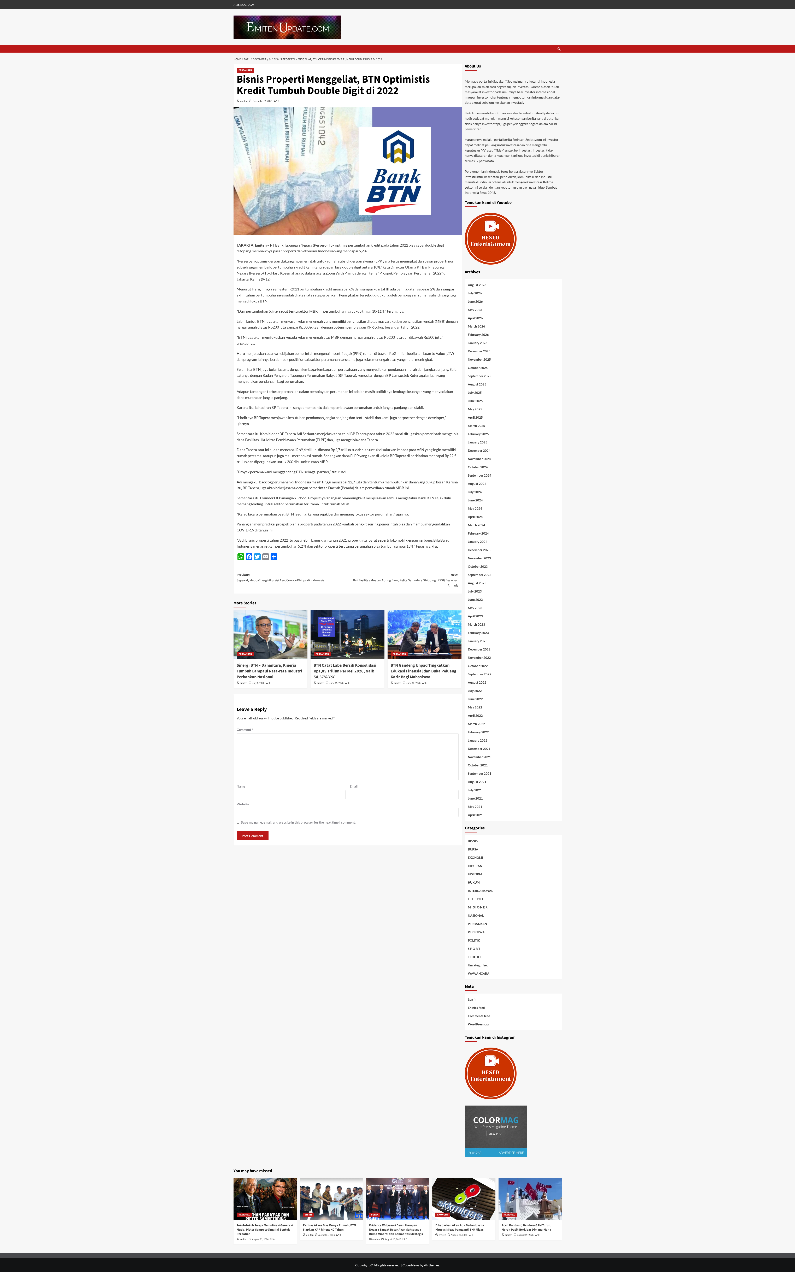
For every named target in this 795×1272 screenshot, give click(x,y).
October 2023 (478, 566)
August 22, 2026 (260, 1239)
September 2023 (479, 575)
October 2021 (478, 765)
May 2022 (475, 707)
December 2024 (479, 450)
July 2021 (475, 790)
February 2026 (478, 334)
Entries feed (476, 1007)
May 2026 (475, 310)
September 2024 (479, 475)
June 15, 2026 (336, 683)
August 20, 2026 (393, 1239)
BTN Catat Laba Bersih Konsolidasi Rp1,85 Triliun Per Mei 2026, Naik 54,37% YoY (345, 671)
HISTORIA (475, 874)
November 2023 (479, 558)
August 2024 (477, 483)
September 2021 (479, 773)
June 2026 (475, 301)
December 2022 (479, 649)
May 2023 (475, 608)
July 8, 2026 (258, 683)
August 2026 (477, 285)
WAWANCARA (478, 973)
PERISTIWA (476, 932)
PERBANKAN (245, 70)
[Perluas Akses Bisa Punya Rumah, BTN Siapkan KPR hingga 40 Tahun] (331, 1199)
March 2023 (476, 624)
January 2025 (477, 442)
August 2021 (477, 782)
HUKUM (474, 882)
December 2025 (479, 351)
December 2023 (479, 550)
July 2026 (475, 293)
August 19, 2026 (525, 1235)
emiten (244, 100)
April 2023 (475, 616)
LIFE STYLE (476, 899)
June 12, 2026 (413, 683)
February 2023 (478, 633)
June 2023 (475, 599)
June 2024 (475, 500)
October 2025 (478, 368)
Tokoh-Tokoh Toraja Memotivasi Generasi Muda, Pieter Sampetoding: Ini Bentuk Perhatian (265, 1229)
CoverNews (410, 1265)
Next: (406, 580)
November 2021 (479, 757)
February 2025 (478, 434)
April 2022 (475, 715)
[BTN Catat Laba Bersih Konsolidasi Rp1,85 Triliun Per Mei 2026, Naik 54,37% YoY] (347, 634)
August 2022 (477, 682)
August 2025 (477, 384)
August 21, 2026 (326, 1235)
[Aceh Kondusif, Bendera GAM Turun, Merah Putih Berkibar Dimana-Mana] (530, 1199)
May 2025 (475, 409)
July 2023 (475, 591)
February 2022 (478, 732)
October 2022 (478, 666)
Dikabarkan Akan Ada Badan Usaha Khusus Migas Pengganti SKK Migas (459, 1227)
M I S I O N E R (478, 907)
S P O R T (474, 948)
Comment (245, 729)
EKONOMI (475, 857)
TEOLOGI (474, 957)
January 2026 (477, 343)
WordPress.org (478, 1024)
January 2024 (477, 541)
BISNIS (473, 841)
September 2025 (479, 376)
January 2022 (477, 740)
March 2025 (476, 426)
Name (241, 786)
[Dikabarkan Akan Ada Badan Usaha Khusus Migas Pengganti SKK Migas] (463, 1199)
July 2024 (475, 492)
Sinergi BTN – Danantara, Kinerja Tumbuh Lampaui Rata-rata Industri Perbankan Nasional (269, 671)
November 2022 (479, 657)
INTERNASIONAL (480, 891)
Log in (472, 999)
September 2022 (479, 674)
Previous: (280, 578)
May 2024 (475, 508)
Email (354, 786)
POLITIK (474, 940)
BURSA (473, 849)
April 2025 (475, 417)
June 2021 (475, 798)
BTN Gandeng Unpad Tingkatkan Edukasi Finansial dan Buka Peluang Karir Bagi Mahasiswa (423, 671)
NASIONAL (476, 915)
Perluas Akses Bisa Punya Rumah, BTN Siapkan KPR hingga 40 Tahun (329, 1227)
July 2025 (475, 392)
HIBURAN (475, 866)
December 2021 (479, 748)
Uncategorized (478, 965)
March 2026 (476, 326)
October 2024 (478, 467)
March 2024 (476, 525)
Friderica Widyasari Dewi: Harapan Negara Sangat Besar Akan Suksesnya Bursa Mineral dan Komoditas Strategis (396, 1229)
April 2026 (475, 318)
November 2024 (479, 459)
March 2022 (476, 724)
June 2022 (475, 699)
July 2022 (475, 691)
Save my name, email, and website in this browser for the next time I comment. (298, 822)
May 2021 (475, 806)
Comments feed (479, 1016)
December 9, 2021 (263, 100)
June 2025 (475, 401)
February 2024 (478, 533)
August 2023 (477, 583)
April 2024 (475, 517)
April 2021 (475, 815)
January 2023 (477, 641)
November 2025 (479, 359)
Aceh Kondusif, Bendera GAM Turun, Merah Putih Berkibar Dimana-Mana (527, 1227)
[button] (559, 49)
